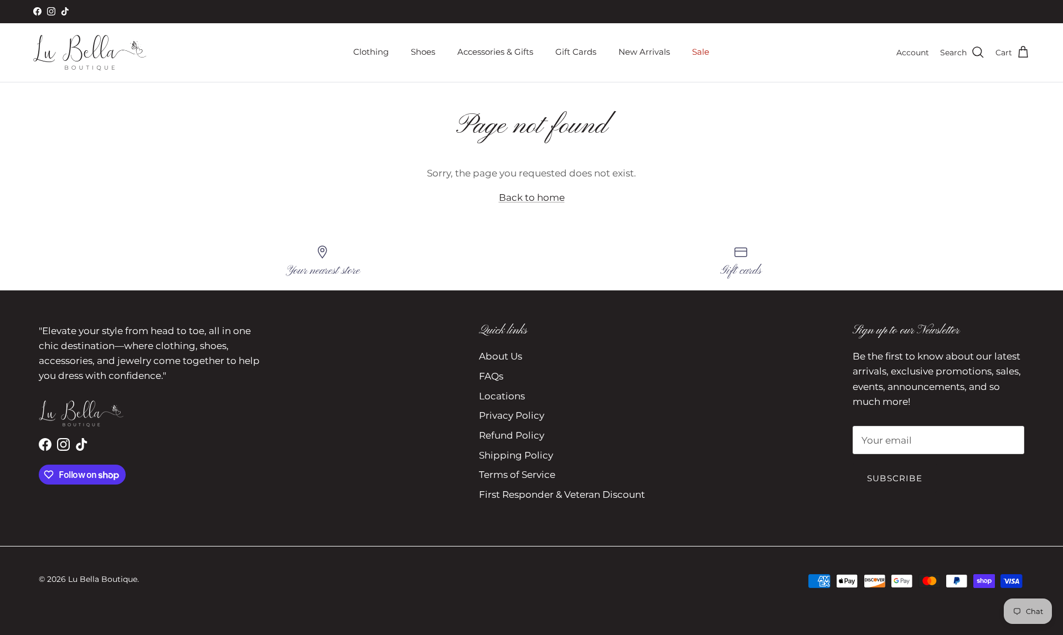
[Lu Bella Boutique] (90, 52)
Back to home (532, 197)
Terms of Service (517, 474)
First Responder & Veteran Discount (562, 494)
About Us (500, 356)
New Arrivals (644, 51)
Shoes (423, 51)
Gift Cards (575, 51)
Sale (700, 51)
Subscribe (894, 478)
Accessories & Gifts (495, 51)
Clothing (371, 51)
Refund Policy (511, 435)
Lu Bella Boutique (102, 579)
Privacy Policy (511, 415)
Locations (502, 396)
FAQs (491, 376)
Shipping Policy (516, 455)
